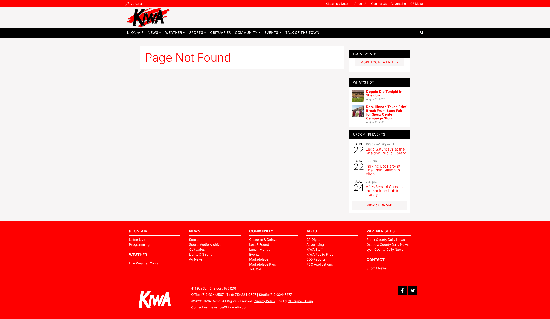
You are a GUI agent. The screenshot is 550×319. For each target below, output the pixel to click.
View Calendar (379, 205)
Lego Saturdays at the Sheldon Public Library (386, 151)
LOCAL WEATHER (367, 54)
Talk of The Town (302, 33)
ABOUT (312, 231)
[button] (421, 32)
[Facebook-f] (402, 290)
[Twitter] (412, 290)
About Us (360, 3)
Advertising (398, 3)
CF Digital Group (300, 301)
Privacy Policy (264, 301)
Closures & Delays (338, 3)
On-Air (137, 33)
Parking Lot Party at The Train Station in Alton (383, 170)
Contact (376, 260)
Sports (196, 33)
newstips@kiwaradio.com (228, 307)
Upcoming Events (369, 134)
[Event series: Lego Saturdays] (392, 144)
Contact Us (378, 3)
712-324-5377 (281, 295)
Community (246, 33)
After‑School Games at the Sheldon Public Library (386, 191)
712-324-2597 (213, 295)
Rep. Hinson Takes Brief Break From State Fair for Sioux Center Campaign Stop (386, 112)
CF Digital (416, 3)
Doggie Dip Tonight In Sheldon (384, 93)
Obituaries (220, 33)
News (153, 33)
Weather (173, 33)
